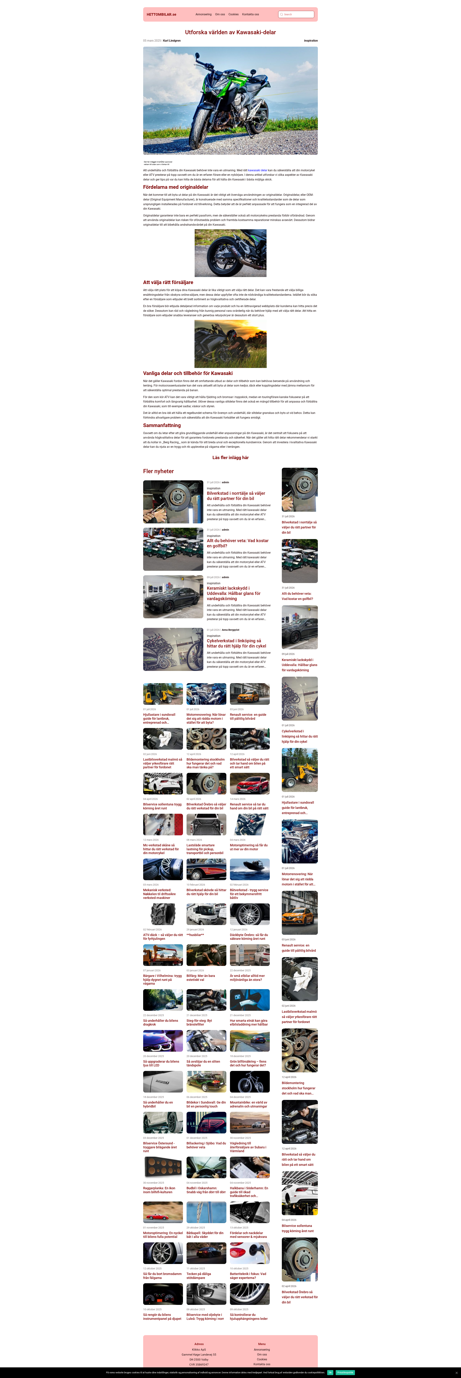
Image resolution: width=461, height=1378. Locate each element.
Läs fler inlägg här (230, 457)
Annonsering (204, 14)
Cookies (234, 14)
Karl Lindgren (172, 40)
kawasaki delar (257, 170)
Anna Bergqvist (230, 629)
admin (225, 482)
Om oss (220, 14)
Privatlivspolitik (345, 1372)
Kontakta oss (250, 14)
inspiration (311, 40)
